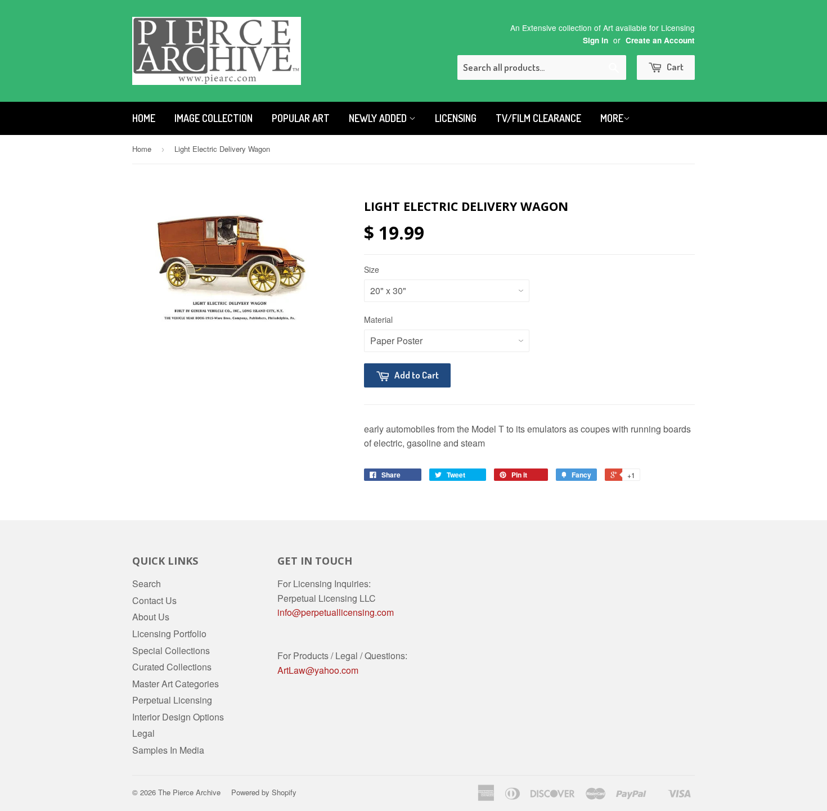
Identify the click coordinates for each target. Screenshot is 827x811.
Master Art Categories (175, 683)
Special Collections (171, 650)
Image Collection (213, 118)
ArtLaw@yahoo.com (317, 670)
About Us (150, 616)
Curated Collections (172, 666)
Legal (143, 733)
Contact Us (154, 600)
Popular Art (301, 118)
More (611, 118)
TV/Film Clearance (538, 118)
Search (146, 583)
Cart (674, 67)
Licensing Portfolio (169, 633)
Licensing (456, 118)
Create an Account (660, 40)
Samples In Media (168, 750)
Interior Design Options (178, 716)
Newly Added (379, 118)
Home (143, 118)
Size (371, 269)
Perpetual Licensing (172, 699)
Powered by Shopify (263, 792)
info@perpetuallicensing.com (335, 612)
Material (378, 319)
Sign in (595, 40)
